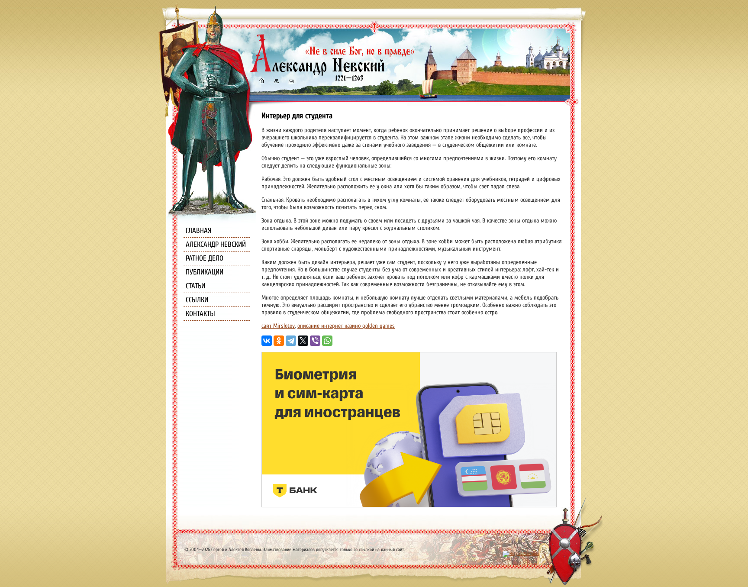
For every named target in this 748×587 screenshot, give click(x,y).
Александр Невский (216, 244)
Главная (199, 230)
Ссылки (197, 299)
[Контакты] (290, 82)
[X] (303, 340)
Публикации (204, 272)
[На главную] (261, 82)
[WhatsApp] (327, 340)
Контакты (200, 313)
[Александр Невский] (332, 73)
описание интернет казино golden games (346, 325)
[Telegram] (291, 340)
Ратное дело (204, 258)
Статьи (195, 285)
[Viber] (315, 340)
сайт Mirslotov (278, 325)
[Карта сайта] (275, 82)
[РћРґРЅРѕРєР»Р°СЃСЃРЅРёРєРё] (279, 340)
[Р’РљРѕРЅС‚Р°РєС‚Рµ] (266, 340)
